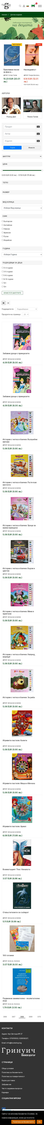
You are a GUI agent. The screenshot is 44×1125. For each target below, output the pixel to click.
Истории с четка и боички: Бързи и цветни (19, 569)
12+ (4, 283)
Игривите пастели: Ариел (14, 826)
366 (5, 1017)
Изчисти (32, 148)
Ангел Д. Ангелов (14, 961)
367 (13, 1017)
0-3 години (8, 268)
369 (30, 1017)
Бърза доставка (8, 1080)
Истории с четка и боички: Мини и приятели (18, 612)
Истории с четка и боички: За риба (19, 697)
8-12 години (8, 279)
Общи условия (8, 1068)
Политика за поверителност (13, 1076)
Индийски (7, 240)
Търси (12, 148)
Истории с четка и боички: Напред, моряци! (19, 655)
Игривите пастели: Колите (15, 740)
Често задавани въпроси (12, 1088)
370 (39, 1017)
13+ (4, 287)
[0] (33, 6)
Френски (7, 233)
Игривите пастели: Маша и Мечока (19, 783)
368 (22, 1017)
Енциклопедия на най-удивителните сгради (32, 70)
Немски (6, 229)
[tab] (3, 303)
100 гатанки (8, 955)
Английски (7, 225)
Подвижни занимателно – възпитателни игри (21, 999)
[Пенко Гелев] (32, 107)
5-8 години (8, 275)
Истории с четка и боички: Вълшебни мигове (20, 440)
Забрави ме (6, 1084)
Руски (5, 236)
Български (7, 221)
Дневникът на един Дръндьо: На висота (10, 70)
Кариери (5, 1092)
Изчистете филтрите (12, 293)
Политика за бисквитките (12, 1072)
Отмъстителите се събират (16, 912)
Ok (39, 1122)
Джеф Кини (12, 75)
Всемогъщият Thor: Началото (16, 869)
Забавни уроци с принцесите (16, 353)
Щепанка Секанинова (36, 75)
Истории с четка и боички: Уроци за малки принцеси (19, 526)
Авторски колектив (14, 359)
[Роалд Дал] (11, 107)
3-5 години (8, 272)
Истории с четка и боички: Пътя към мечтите (19, 483)
